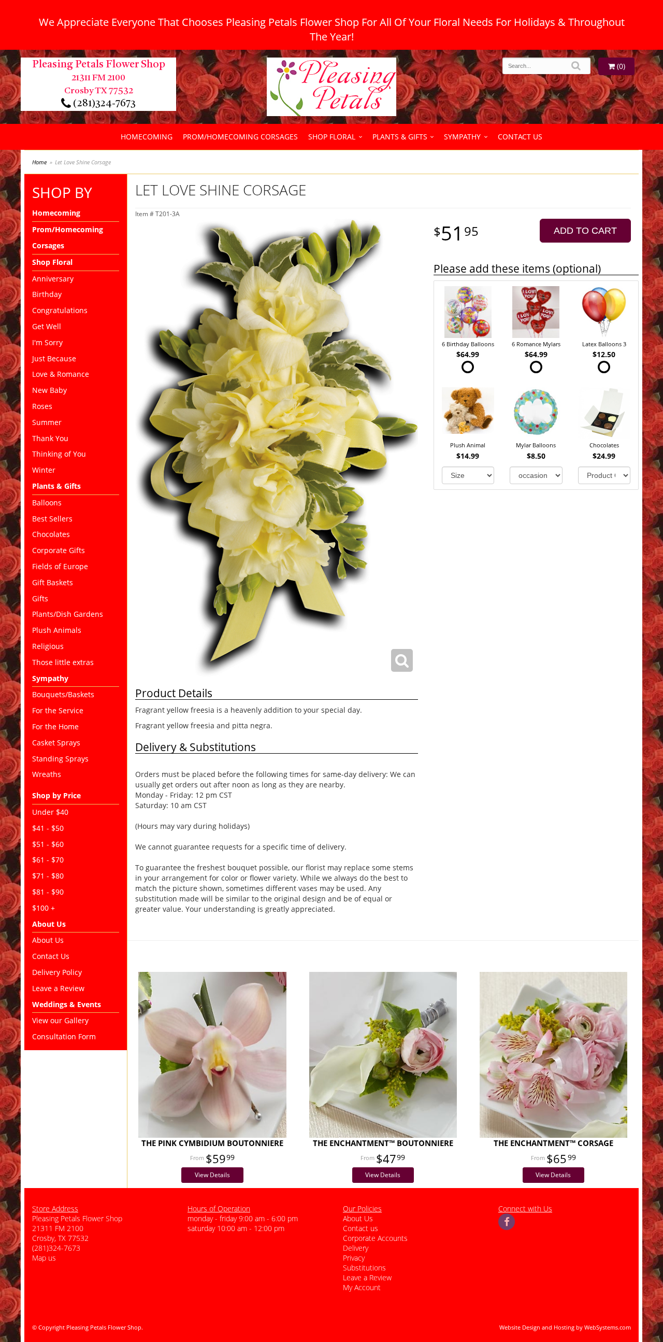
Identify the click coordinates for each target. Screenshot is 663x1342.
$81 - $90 (48, 892)
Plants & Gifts (399, 137)
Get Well (46, 326)
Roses (42, 406)
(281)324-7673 (103, 103)
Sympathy (462, 137)
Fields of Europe (60, 566)
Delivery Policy (57, 972)
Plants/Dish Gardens (67, 614)
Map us (44, 1258)
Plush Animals (56, 630)
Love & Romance (60, 374)
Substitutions (364, 1268)
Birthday (47, 294)
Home (39, 162)
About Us (48, 940)
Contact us (360, 1228)
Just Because (54, 358)
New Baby (49, 390)
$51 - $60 (48, 844)
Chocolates (51, 534)
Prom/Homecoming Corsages (240, 137)
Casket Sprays (56, 742)
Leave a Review (58, 988)
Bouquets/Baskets (63, 694)
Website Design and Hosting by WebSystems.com (565, 1327)
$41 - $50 (48, 828)
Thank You (50, 438)
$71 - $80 (48, 876)
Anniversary (53, 279)
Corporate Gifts (58, 550)
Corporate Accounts (375, 1238)
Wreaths (46, 774)
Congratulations (60, 310)
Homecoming (146, 137)
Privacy (354, 1258)
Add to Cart (585, 230)
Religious (48, 646)
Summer (47, 422)
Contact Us (520, 137)
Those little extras (63, 662)
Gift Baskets (52, 582)
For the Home (55, 726)
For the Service (57, 710)
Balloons (47, 502)
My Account (362, 1287)
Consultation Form (64, 1036)
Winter (43, 470)
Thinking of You (59, 454)
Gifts (40, 598)
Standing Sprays (60, 759)
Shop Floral (331, 137)
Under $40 (50, 812)
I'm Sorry (47, 342)
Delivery (355, 1248)
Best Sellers (52, 519)
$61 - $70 (48, 860)
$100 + (43, 908)
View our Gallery (60, 1020)
